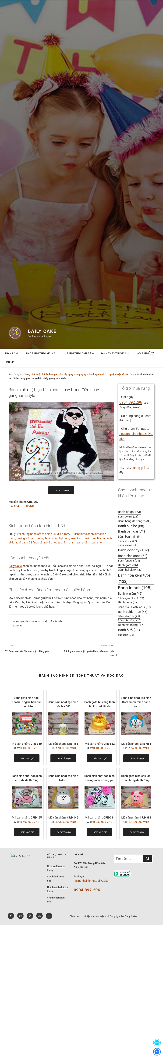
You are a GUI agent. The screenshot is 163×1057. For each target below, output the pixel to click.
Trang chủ (12, 353)
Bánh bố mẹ (127, 541)
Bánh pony (128, 602)
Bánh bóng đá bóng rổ (134, 521)
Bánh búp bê (131, 526)
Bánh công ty (133, 550)
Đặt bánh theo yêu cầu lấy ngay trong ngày (61, 374)
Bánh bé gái (129, 512)
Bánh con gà (128, 544)
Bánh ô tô (129, 630)
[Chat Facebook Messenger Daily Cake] (157, 1051)
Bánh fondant (129, 560)
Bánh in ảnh (135, 587)
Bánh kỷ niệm (130, 593)
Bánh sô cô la (129, 616)
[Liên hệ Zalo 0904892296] (157, 1042)
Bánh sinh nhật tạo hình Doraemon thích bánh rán (136, 702)
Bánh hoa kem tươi (134, 578)
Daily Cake (42, 331)
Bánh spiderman (133, 612)
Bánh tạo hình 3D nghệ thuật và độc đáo (111, 374)
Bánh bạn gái (131, 531)
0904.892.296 (130, 402)
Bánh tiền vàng (129, 620)
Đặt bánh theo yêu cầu (41, 353)
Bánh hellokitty (130, 569)
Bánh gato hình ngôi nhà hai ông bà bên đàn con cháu (27, 702)
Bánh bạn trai (129, 536)
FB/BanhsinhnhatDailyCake (91, 880)
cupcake (126, 634)
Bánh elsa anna (132, 556)
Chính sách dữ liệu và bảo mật (87, 916)
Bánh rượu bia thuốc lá (134, 607)
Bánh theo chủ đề (79, 353)
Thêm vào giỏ (61, 490)
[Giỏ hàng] (151, 353)
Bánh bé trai (128, 516)
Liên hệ (9, 362)
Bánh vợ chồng (131, 625)
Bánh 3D (18, 626)
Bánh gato (128, 565)
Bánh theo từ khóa (113, 353)
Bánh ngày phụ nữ (131, 598)
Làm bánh (142, 353)
